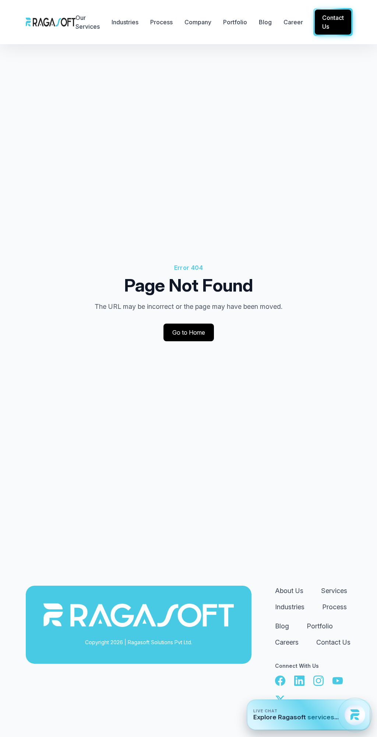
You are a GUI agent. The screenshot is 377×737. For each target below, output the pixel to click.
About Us (289, 591)
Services (334, 591)
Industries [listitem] (125, 22)
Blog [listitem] (265, 22)
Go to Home (188, 332)
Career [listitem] (293, 22)
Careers (287, 642)
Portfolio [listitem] (235, 22)
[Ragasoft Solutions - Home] (50, 22)
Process (334, 607)
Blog (282, 626)
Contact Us (333, 642)
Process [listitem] (161, 22)
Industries (289, 607)
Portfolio (320, 626)
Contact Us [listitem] (333, 22)
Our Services (87, 22)
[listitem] (280, 681)
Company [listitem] (197, 22)
